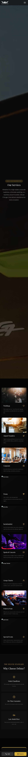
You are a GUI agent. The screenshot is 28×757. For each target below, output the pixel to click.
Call (9, 754)
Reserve (21, 754)
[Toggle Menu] (25, 2)
